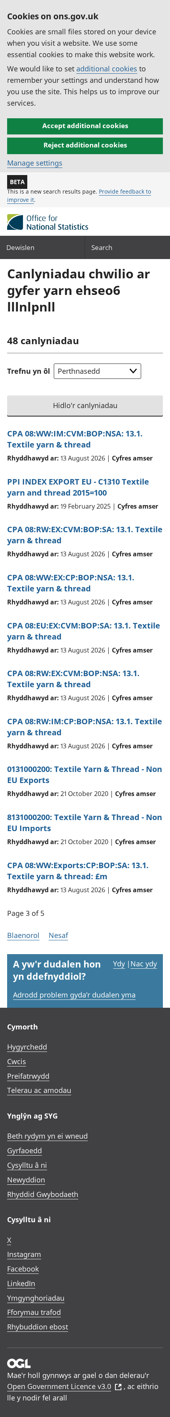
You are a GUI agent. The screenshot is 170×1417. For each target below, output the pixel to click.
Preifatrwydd (28, 1076)
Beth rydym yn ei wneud (47, 1136)
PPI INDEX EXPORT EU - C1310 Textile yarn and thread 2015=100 (78, 487)
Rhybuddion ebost (37, 1326)
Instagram (24, 1254)
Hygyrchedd (27, 1047)
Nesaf (58, 935)
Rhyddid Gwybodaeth (42, 1194)
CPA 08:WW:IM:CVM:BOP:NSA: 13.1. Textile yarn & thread (75, 439)
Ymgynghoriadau (35, 1298)
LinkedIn (21, 1283)
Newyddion (26, 1179)
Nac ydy (143, 963)
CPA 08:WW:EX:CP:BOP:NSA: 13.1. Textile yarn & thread (70, 583)
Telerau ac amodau (39, 1090)
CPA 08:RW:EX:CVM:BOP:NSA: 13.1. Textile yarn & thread (73, 679)
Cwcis (16, 1061)
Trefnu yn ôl (28, 371)
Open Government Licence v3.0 (59, 1386)
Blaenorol (23, 935)
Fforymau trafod (34, 1312)
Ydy (119, 963)
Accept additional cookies (85, 125)
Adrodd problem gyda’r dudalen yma (74, 994)
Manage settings (34, 163)
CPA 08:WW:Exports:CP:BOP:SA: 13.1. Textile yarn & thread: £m (78, 871)
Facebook (23, 1268)
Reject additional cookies (85, 144)
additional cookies (106, 68)
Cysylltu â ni (27, 1165)
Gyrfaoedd (24, 1150)
